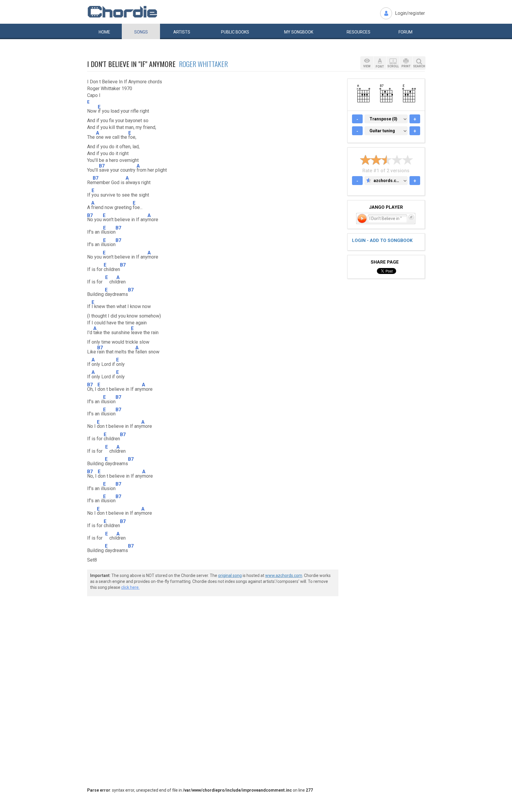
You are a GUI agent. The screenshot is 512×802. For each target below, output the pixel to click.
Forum (405, 32)
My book (298, 32)
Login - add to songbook (382, 240)
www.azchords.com (283, 575)
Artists (181, 32)
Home (104, 32)
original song (230, 575)
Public (235, 32)
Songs (141, 32)
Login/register (410, 13)
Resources (358, 32)
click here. (130, 587)
